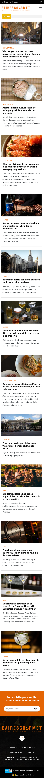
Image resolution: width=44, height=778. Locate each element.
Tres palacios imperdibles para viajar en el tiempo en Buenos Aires (19, 446)
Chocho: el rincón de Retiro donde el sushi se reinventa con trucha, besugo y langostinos (20, 167)
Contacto (30, 752)
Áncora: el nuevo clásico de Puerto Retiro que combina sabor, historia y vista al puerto (21, 387)
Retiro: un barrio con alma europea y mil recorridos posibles (21, 281)
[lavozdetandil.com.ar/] (15, 8)
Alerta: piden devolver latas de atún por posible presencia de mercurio (19, 110)
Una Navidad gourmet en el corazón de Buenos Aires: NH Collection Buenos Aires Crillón (19, 606)
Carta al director (28, 748)
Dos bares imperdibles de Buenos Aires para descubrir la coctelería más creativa (20, 333)
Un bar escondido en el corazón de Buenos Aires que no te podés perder (20, 662)
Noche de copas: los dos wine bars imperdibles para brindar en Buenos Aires (20, 226)
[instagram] (41, 2)
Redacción (13, 748)
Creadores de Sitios (26, 775)
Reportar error (16, 752)
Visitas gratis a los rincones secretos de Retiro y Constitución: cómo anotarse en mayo (21, 54)
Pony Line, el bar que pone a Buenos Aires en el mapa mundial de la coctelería (20, 553)
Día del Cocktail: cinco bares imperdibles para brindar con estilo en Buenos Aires (21, 496)
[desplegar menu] (40, 8)
